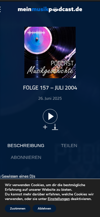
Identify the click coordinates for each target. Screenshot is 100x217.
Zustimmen (17, 208)
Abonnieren (26, 157)
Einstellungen (59, 199)
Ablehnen (44, 208)
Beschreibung (25, 145)
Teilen (69, 145)
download (55, 127)
